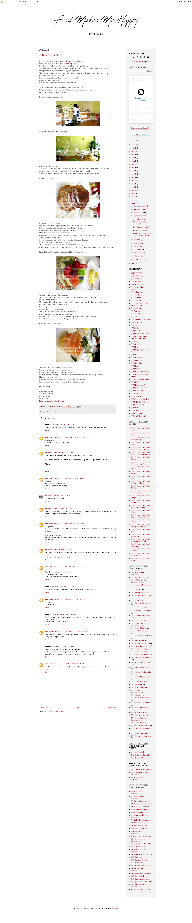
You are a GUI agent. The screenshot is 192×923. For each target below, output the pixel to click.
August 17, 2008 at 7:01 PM (61, 495)
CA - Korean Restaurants (140, 662)
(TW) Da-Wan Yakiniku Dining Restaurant (139, 337)
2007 (134, 263)
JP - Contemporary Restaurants (138, 797)
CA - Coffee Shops (138, 620)
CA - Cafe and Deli (138, 608)
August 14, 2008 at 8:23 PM (64, 424)
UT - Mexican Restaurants (141, 736)
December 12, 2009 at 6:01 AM (66, 614)
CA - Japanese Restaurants (141, 657)
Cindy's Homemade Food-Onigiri (140, 497)
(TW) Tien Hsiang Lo (138, 405)
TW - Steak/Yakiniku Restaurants (139, 885)
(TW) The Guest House (139, 402)
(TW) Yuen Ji (135, 410)
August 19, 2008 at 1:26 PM (62, 549)
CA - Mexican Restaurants (141, 672)
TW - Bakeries (136, 857)
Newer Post (44, 708)
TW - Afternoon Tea (138, 847)
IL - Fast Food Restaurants (141, 702)
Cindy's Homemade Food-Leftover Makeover (140, 482)
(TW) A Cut (135, 328)
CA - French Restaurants (140, 643)
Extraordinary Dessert (70, 64)
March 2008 (138, 252)
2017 (133, 174)
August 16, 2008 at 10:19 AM (63, 452)
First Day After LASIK (141, 227)
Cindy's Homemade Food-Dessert (140, 458)
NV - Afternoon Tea (138, 715)
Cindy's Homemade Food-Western (140, 550)
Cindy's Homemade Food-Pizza (140, 511)
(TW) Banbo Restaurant (140, 334)
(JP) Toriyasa (136, 311)
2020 (134, 164)
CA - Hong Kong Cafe (139, 649)
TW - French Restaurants (140, 879)
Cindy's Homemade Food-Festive (140, 472)
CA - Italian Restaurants (140, 655)
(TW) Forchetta (136, 344)
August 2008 (138, 219)
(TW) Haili (134, 347)
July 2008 (137, 239)
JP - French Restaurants (140, 801)
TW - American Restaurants (141, 854)
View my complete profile (141, 62)
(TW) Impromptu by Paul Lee (140, 351)
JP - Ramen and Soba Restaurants (139, 816)
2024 (133, 151)
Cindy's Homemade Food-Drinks (140, 468)
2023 (133, 154)
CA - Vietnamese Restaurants (137, 691)
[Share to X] (76, 407)
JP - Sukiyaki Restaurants (140, 820)
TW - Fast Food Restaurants (141, 873)
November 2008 (140, 209)
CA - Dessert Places (53, 412)
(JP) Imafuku (136, 298)
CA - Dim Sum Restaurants (141, 631)
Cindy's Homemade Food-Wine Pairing (140, 554)
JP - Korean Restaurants (140, 812)
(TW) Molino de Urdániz (140, 372)
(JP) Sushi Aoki (136, 308)
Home (78, 708)
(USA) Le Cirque (137, 413)
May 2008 (137, 246)
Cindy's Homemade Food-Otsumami (140, 501)
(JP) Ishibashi (136, 300)
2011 (133, 193)
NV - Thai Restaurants (139, 733)
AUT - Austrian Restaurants (141, 770)
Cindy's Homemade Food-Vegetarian (140, 545)
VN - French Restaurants (140, 889)
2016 (133, 177)
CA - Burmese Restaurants (141, 603)
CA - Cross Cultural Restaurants (138, 624)
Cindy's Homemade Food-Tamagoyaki (140, 535)
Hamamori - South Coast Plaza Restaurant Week (142, 234)
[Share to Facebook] (78, 407)
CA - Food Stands (137, 640)
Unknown (48, 452)
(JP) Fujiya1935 (136, 292)
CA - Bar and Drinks (138, 592)
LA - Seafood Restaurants (140, 712)
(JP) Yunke (135, 317)
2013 (133, 187)
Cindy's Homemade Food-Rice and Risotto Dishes (140, 516)
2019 (133, 167)
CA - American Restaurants (141, 585)
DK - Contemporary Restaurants (138, 778)
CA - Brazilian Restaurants (141, 595)
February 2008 (139, 256)
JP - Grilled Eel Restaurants (141, 804)
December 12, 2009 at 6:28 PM (76, 631)
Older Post (112, 708)
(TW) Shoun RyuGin (138, 388)
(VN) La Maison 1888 (138, 416)
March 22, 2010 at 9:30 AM (74, 664)
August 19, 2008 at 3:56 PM (74, 567)
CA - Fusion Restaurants (140, 646)
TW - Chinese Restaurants (141, 865)
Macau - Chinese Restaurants (137, 832)
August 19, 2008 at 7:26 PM (64, 586)
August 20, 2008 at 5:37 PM (74, 599)
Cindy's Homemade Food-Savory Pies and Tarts (140, 526)
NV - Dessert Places (138, 723)
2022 (133, 158)
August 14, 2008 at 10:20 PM (75, 437)
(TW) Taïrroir (136, 396)
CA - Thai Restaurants (139, 687)
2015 (133, 180)
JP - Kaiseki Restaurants (140, 809)
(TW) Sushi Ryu (137, 393)
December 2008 (140, 206)
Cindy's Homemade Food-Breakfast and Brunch (140, 448)
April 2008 (137, 249)
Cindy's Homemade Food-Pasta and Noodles (140, 506)
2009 (134, 200)
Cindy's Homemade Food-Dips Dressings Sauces (140, 463)
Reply (47, 430)
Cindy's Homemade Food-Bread (140, 443)
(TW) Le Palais (136, 363)
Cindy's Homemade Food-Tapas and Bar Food (140, 540)
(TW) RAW (135, 382)
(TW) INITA (135, 355)
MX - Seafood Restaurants (141, 758)
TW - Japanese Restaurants (141, 882)
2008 (134, 203)
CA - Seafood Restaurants (140, 677)
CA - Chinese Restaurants (141, 615)
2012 (133, 190)
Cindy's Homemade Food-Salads (140, 521)
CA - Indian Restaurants (140, 652)
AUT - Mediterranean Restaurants (139, 773)
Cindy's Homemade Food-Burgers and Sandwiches (140, 453)
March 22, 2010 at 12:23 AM (65, 646)
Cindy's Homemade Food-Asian (140, 434)
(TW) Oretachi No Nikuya (140, 379)
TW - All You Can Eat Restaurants (139, 850)
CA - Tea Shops (136, 684)
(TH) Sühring (136, 325)
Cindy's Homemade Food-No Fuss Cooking (142, 492)
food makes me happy (53, 437)
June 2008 (138, 243)
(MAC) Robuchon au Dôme (141, 319)
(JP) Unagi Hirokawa (138, 314)
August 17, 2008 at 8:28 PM (62, 508)
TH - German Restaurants (141, 844)
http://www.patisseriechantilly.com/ (51, 401)
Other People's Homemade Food (141, 559)
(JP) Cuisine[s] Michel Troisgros (139, 288)
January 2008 (139, 259)
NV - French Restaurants (140, 725)
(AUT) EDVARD (136, 273)
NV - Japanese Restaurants (141, 728)
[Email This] (71, 407)
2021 (133, 161)
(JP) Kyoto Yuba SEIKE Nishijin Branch (139, 304)
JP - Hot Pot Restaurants (140, 807)
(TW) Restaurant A (138, 385)
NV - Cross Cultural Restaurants (138, 719)
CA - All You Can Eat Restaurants (138, 581)
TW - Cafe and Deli (138, 863)
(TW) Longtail (136, 369)
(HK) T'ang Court (137, 284)
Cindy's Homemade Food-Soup (140, 530)
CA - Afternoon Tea (138, 577)
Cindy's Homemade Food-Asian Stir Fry (140, 439)
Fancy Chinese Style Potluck (140, 223)
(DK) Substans (136, 281)
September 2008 (140, 216)
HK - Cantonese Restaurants (137, 792)
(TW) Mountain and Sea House (140, 375)
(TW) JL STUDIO (137, 357)
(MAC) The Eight (137, 322)
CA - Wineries (136, 695)
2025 (133, 148)
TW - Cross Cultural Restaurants (139, 869)
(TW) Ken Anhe (136, 360)
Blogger (116, 908)
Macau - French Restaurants (142, 836)
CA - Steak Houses (138, 682)
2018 (133, 171)
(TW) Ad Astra (136, 331)
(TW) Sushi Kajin (137, 390)
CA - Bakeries (136, 590)
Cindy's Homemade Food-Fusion (140, 477)
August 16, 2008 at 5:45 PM (74, 478)
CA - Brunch (135, 600)
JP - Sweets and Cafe (139, 826)
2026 (133, 145)
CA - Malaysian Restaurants (141, 667)
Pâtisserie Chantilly (50, 55)
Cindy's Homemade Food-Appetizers (140, 429)
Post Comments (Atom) (57, 711)
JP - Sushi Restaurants (139, 823)
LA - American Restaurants (141, 707)
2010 (133, 197)
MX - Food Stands (138, 752)
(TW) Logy (135, 366)
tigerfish (48, 495)
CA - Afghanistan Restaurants (137, 573)
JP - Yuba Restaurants (139, 828)
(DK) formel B (136, 279)
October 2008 (139, 212)
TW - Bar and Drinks (139, 860)
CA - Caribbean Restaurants (141, 611)
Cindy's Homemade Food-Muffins (140, 487)
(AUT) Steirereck (137, 276)
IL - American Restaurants (141, 698)
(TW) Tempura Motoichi (140, 399)
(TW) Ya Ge (135, 407)
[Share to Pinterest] (80, 407)
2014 (133, 184)
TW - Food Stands (138, 876)
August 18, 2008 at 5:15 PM (74, 523)
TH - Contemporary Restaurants (138, 840)
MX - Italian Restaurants (140, 755)
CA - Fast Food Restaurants (141, 636)
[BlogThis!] (74, 407)
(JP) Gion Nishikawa (138, 295)
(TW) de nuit (136, 341)
